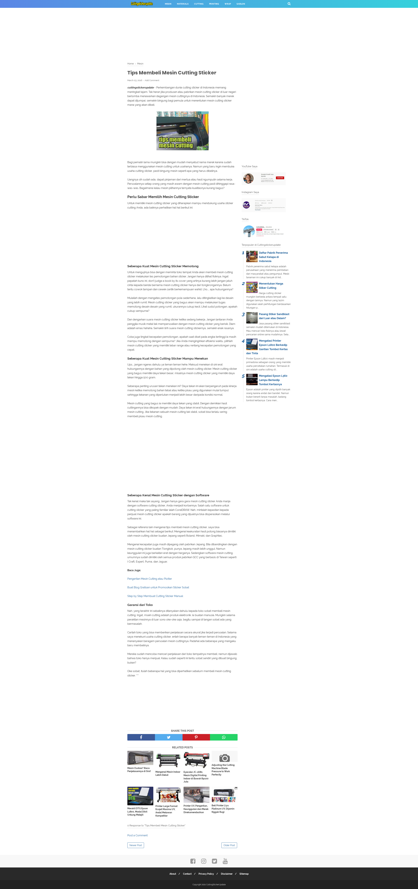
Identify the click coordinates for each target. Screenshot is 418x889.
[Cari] (289, 3)
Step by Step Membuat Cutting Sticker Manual (155, 596)
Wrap (228, 4)
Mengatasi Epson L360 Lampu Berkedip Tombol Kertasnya (273, 380)
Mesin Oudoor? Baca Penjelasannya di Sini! (139, 770)
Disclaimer (227, 874)
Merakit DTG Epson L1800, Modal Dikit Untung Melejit (137, 811)
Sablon (241, 4)
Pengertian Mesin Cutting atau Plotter (149, 578)
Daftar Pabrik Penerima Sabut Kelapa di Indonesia (273, 257)
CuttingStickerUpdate (216, 884)
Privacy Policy (206, 874)
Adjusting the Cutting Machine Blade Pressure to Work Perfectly (223, 770)
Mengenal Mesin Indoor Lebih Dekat (167, 773)
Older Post (229, 845)
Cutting (199, 4)
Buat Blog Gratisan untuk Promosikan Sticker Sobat (158, 587)
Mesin (168, 4)
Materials (183, 4)
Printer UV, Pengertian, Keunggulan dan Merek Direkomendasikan (196, 808)
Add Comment (152, 80)
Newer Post (135, 845)
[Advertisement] (209, 34)
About (172, 874)
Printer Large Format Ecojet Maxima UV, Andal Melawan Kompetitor (166, 811)
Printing (214, 4)
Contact (187, 874)
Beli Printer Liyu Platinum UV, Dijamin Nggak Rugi (223, 808)
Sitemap (244, 874)
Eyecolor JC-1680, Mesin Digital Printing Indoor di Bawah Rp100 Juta (196, 777)
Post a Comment (137, 835)
